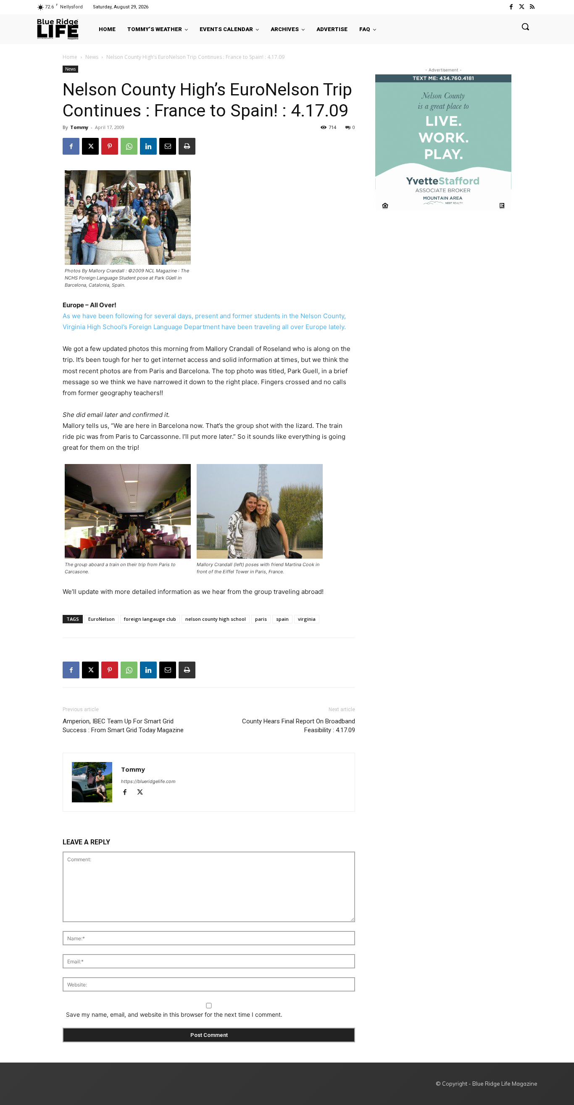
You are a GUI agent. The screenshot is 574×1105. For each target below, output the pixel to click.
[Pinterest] (109, 146)
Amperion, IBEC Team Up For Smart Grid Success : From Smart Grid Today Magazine (123, 725)
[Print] (187, 146)
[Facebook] (511, 7)
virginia (307, 619)
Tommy (79, 127)
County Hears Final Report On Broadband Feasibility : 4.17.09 (298, 725)
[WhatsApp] (129, 146)
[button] (525, 26)
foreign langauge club (150, 619)
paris (261, 619)
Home (70, 57)
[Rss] (532, 7)
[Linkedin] (148, 146)
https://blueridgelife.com (148, 781)
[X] (90, 146)
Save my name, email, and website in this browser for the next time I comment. (174, 1014)
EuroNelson (101, 619)
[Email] (167, 146)
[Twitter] (521, 7)
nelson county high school (215, 619)
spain (282, 619)
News (91, 57)
